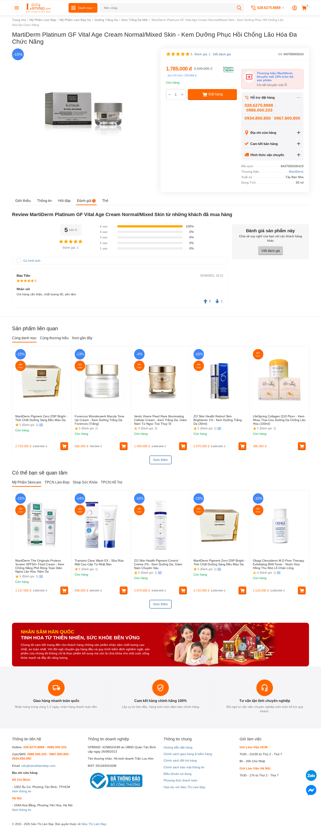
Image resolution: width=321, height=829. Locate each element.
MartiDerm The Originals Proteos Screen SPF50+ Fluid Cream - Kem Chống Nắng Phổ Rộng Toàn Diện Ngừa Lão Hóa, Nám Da (39, 566)
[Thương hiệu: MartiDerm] (228, 69)
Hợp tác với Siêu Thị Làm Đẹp (184, 787)
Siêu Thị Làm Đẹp (93, 824)
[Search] (239, 8)
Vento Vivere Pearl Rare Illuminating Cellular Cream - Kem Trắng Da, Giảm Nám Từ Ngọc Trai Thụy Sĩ (160, 419)
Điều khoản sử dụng (178, 774)
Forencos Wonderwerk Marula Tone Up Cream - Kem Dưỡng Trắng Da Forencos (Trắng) (99, 419)
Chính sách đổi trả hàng (180, 760)
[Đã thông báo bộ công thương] (115, 780)
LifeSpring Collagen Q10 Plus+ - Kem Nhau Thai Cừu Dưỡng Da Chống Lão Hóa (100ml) (279, 419)
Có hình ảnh (31, 260)
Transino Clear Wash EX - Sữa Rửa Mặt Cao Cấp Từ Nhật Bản (99, 562)
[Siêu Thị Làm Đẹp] (38, 7)
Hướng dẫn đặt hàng (178, 747)
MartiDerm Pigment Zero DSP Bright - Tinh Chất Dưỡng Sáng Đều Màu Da (41, 418)
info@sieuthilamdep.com (38, 765)
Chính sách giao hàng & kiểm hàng (188, 754)
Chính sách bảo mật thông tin (184, 767)
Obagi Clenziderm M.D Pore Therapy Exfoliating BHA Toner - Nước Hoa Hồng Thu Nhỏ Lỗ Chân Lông (278, 564)
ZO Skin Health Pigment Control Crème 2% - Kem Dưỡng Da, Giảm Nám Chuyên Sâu (158, 564)
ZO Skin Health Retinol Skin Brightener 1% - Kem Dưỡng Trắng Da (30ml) (217, 419)
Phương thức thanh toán (180, 780)
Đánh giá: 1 (203, 54)
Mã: (280, 54)
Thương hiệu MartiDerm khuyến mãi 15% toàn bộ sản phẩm (275, 76)
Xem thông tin (21, 791)
